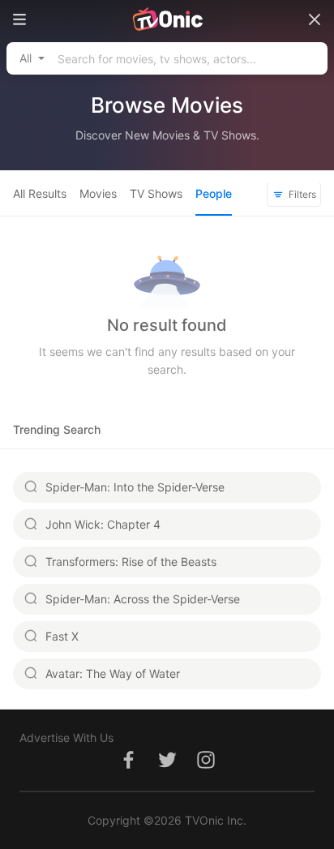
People (213, 193)
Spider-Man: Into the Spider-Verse (135, 487)
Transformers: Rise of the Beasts (130, 561)
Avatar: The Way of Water (112, 673)
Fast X (62, 636)
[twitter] (167, 768)
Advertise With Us (66, 737)
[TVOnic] (167, 19)
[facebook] (128, 768)
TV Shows (156, 193)
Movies (98, 193)
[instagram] (206, 768)
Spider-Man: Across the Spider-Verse (142, 599)
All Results (39, 193)
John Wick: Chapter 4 (103, 524)
